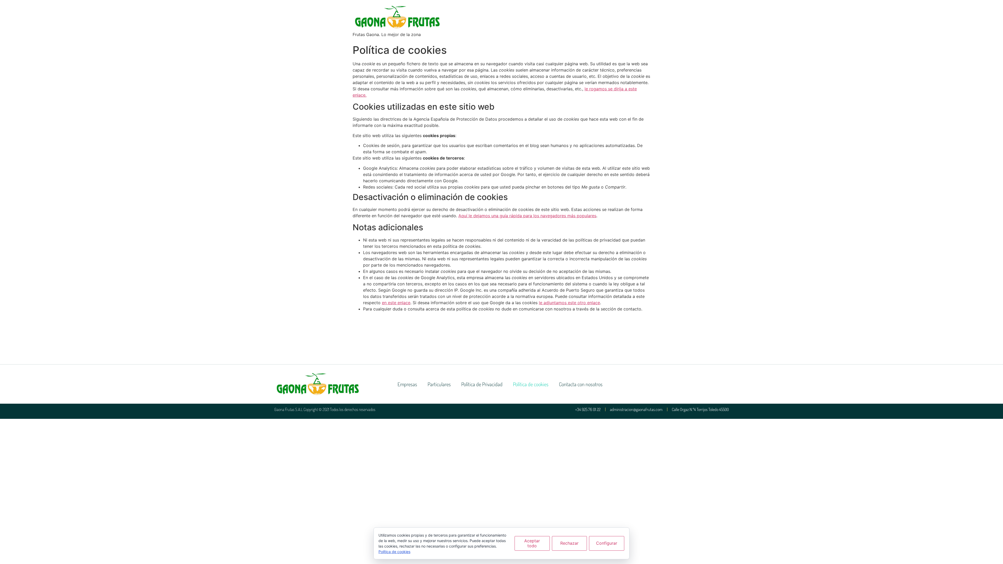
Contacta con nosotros (581, 384)
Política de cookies (531, 384)
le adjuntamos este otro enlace (569, 302)
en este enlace (396, 302)
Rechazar (569, 543)
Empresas (407, 384)
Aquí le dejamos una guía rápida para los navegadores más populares (527, 215)
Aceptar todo (532, 543)
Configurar (606, 543)
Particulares (439, 384)
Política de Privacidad (482, 384)
